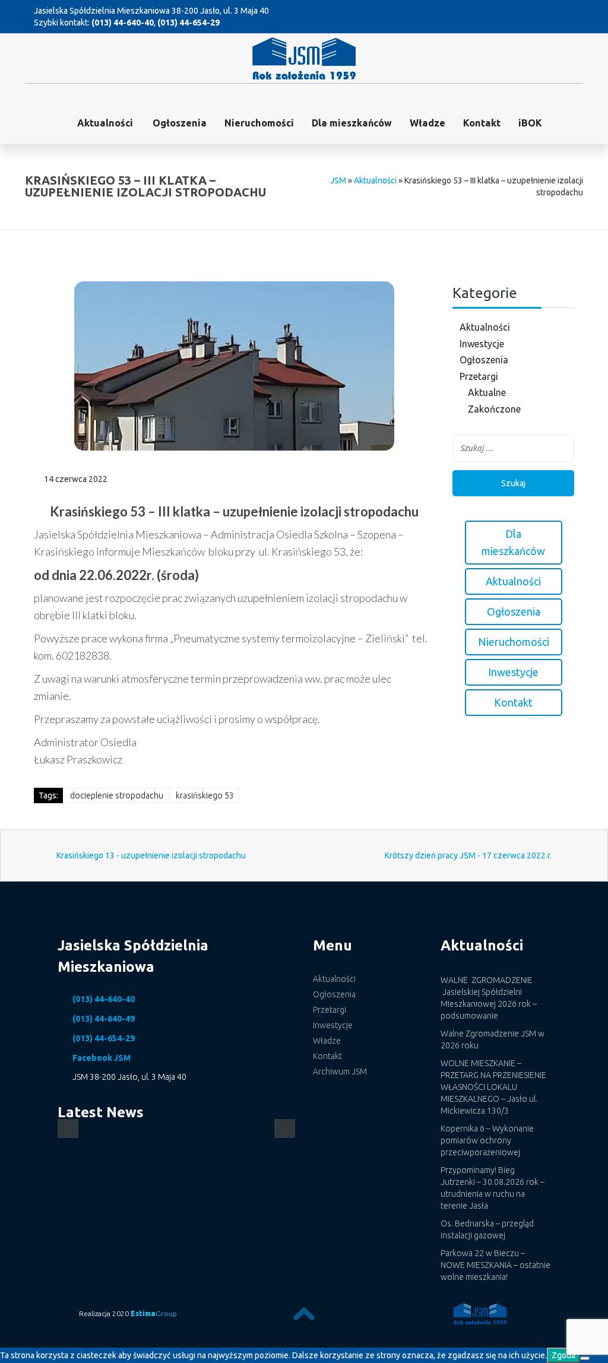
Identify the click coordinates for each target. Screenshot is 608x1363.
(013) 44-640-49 (103, 1018)
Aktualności (105, 123)
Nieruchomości (259, 123)
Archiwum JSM (340, 1071)
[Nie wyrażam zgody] (585, 1358)
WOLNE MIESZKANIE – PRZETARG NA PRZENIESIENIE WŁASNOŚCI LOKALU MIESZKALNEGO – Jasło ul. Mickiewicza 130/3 (493, 1086)
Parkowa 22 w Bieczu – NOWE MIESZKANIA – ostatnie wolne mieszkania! (495, 1265)
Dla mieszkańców (352, 123)
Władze (427, 123)
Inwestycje (482, 343)
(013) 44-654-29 (188, 22)
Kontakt (482, 123)
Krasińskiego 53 (205, 795)
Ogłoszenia (484, 359)
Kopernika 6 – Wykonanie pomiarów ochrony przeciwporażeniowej (487, 1140)
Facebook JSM (101, 1058)
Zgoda (563, 1355)
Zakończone (494, 409)
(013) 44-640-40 (122, 22)
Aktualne (487, 392)
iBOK (530, 123)
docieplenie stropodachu (116, 795)
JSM (338, 180)
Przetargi (479, 376)
